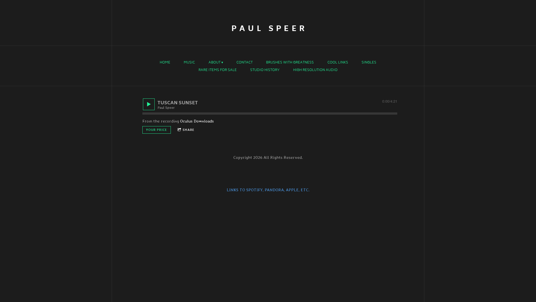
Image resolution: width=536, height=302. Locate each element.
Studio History (265, 70)
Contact (244, 63)
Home (165, 63)
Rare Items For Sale (217, 70)
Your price (156, 130)
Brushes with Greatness (290, 63)
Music (189, 63)
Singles (369, 63)
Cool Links (337, 63)
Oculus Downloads (197, 121)
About (215, 63)
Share (189, 130)
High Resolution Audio (315, 70)
